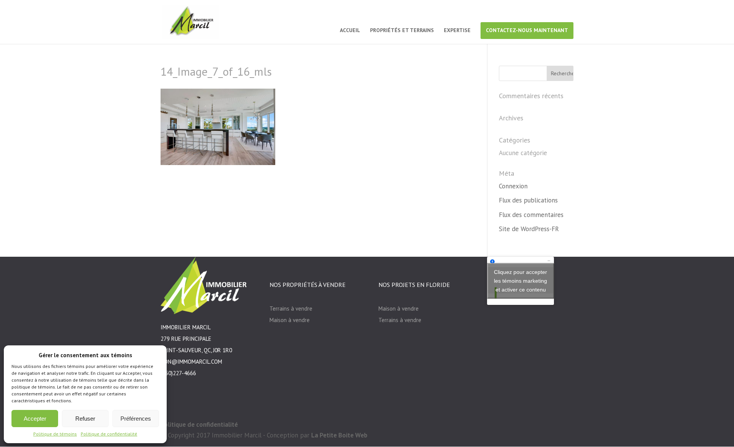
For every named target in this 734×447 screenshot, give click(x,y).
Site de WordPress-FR (529, 229)
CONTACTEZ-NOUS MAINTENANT (527, 30)
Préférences (135, 418)
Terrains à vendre (291, 308)
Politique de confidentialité (109, 434)
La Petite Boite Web (339, 435)
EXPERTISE (457, 31)
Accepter (35, 418)
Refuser (85, 418)
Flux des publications (528, 200)
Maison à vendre (290, 320)
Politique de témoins (55, 434)
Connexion (513, 186)
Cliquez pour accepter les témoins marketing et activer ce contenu (520, 280)
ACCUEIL (350, 31)
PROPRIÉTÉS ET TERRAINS (402, 31)
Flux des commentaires (531, 215)
